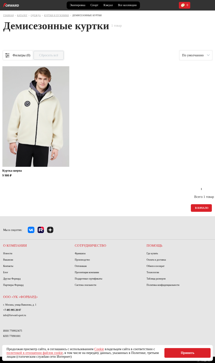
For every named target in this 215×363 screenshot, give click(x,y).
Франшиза (80, 253)
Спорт (94, 5)
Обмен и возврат (155, 266)
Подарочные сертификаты (88, 278)
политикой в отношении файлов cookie (35, 353)
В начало (201, 208)
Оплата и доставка (156, 259)
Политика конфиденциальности (163, 285)
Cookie (99, 349)
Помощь (154, 245)
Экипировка (77, 5)
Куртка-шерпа (12, 170)
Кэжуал (108, 5)
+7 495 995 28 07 (12, 310)
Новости (7, 253)
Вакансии (8, 259)
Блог (5, 272)
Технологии (153, 272)
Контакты (8, 266)
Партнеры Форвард (13, 285)
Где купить (152, 253)
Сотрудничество (90, 245)
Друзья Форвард (12, 278)
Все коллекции (127, 5)
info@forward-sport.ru (14, 315)
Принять (187, 353)
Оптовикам (81, 266)
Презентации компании (87, 272)
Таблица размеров (156, 278)
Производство (82, 259)
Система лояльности (85, 285)
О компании (15, 245)
